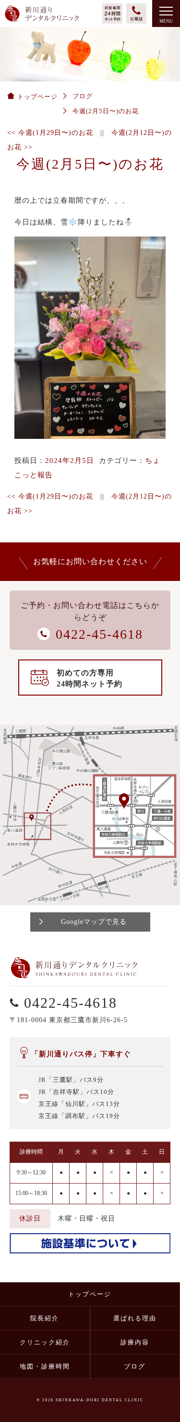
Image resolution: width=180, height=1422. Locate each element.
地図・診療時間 (45, 1366)
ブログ (134, 1366)
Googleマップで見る (94, 921)
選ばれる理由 (134, 1318)
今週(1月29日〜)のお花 (50, 132)
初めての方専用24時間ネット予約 (89, 678)
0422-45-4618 (70, 1003)
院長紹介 (44, 1318)
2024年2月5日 (69, 460)
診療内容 (134, 1342)
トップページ (89, 1294)
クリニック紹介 (45, 1342)
